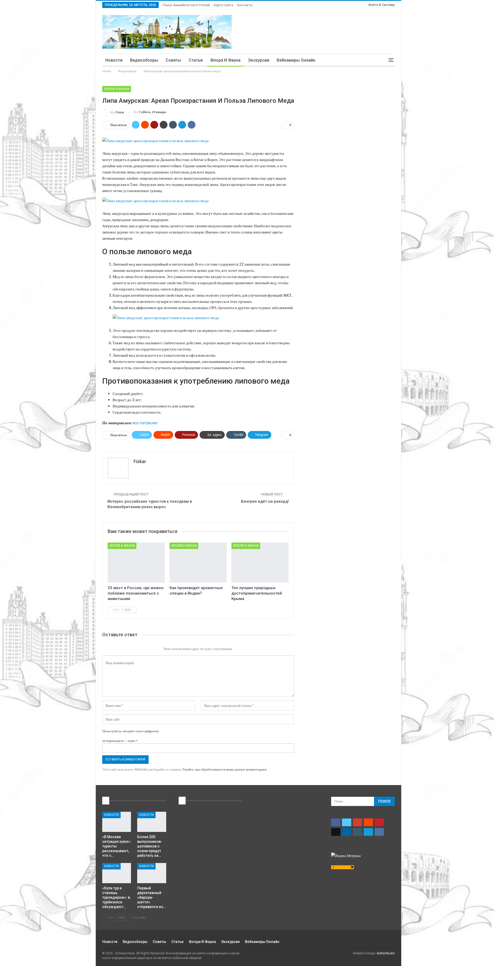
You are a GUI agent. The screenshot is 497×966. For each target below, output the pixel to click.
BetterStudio (386, 953)
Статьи (196, 60)
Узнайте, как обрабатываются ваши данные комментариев (224, 769)
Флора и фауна (225, 60)
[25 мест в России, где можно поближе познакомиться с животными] (136, 563)
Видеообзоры (144, 60)
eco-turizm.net (145, 422)
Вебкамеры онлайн (296, 60)
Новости (113, 60)
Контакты (245, 5)
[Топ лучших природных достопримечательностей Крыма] (260, 563)
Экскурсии (258, 60)
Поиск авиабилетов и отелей (186, 5)
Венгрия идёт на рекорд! (265, 501)
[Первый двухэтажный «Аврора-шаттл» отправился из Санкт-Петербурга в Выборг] (151, 873)
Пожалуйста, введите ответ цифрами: (130, 731)
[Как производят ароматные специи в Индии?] (198, 563)
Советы (173, 60)
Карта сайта (223, 5)
